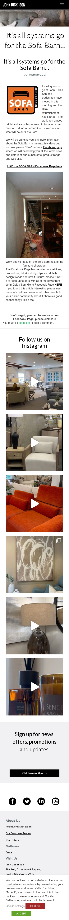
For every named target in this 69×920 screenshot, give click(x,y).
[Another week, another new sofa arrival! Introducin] (34, 503)
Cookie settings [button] (15, 906)
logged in (24, 323)
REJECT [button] (35, 906)
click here (50, 319)
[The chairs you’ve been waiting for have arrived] (34, 442)
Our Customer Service (18, 833)
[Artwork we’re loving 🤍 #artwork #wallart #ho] (34, 564)
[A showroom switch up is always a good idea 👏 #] (34, 381)
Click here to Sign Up (34, 773)
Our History (12, 839)
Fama (9, 852)
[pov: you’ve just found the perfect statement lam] (34, 625)
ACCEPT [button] (21, 913)
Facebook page (52, 147)
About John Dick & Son (19, 826)
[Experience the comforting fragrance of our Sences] (34, 686)
